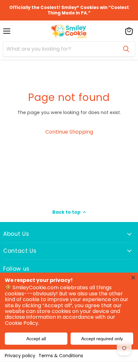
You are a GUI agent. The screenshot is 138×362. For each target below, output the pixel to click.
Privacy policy (20, 355)
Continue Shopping (69, 132)
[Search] (126, 49)
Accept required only (102, 338)
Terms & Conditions (61, 355)
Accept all (36, 338)
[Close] (133, 277)
